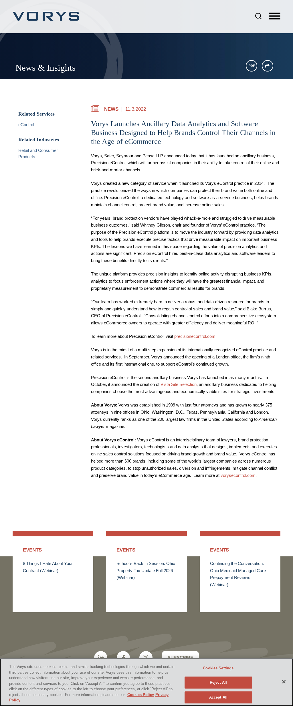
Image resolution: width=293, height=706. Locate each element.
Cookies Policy (140, 695)
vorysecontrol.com (238, 475)
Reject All (218, 682)
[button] (267, 66)
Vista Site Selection (179, 384)
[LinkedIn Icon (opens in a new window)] (100, 657)
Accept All (218, 697)
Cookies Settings (218, 668)
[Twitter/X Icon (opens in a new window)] (146, 657)
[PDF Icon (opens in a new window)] (251, 66)
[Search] (258, 16)
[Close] (284, 681)
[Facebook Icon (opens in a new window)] (123, 657)
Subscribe (180, 657)
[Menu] (275, 16)
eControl (26, 124)
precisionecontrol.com (194, 336)
